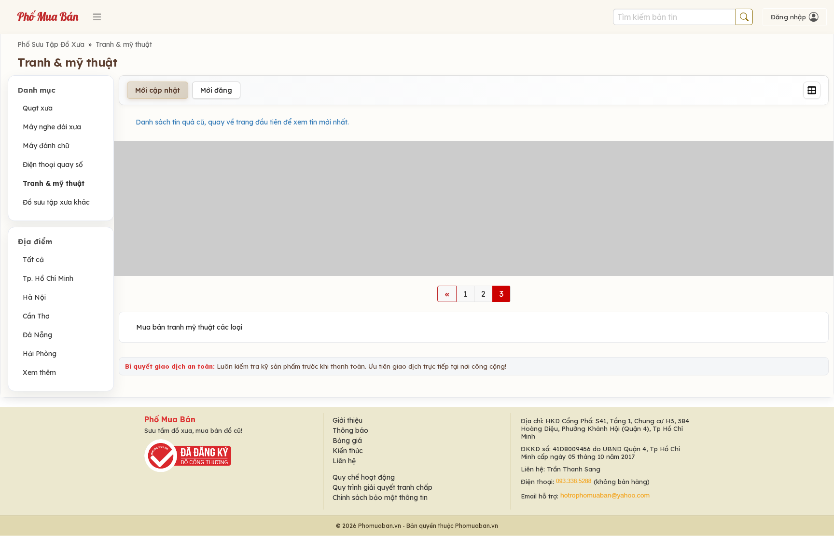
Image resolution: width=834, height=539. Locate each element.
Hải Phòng (39, 353)
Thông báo (350, 430)
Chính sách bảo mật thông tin (380, 497)
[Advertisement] (474, 208)
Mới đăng (216, 90)
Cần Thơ (36, 316)
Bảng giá (347, 440)
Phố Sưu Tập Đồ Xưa (50, 44)
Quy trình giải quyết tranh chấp (382, 487)
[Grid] (812, 90)
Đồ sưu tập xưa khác (56, 202)
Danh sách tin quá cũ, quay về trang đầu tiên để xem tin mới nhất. (242, 122)
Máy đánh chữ (46, 145)
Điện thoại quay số (53, 164)
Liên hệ (344, 460)
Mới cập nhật (157, 90)
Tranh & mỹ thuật (124, 44)
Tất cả (33, 259)
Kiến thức (348, 450)
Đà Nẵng (37, 335)
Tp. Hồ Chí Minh (48, 278)
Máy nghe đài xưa (52, 127)
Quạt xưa (38, 108)
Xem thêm (39, 372)
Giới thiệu (347, 420)
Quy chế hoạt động (364, 477)
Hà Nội (34, 297)
